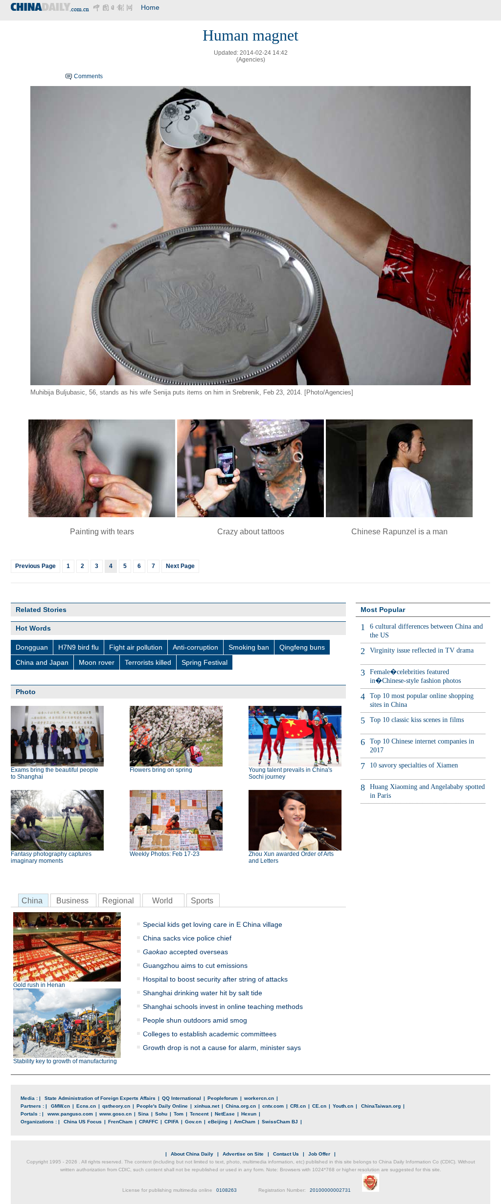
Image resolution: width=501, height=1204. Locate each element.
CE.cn (319, 1106)
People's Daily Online (162, 1106)
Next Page (180, 566)
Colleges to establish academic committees (209, 1034)
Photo (26, 692)
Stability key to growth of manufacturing (65, 1061)
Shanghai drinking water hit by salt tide (202, 993)
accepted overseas (185, 952)
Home (150, 7)
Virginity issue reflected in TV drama (422, 650)
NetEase (225, 1113)
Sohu (161, 1113)
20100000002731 (330, 1190)
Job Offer (319, 1154)
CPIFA (171, 1121)
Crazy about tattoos (250, 531)
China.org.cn (241, 1106)
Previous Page (35, 566)
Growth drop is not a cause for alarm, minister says (222, 1047)
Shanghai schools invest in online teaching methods (223, 1006)
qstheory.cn (116, 1106)
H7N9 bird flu (78, 647)
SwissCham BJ (280, 1121)
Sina (143, 1113)
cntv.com (273, 1106)
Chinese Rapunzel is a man (399, 531)
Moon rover (96, 662)
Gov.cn (193, 1121)
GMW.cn (60, 1106)
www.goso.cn (115, 1113)
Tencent (199, 1113)
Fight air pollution (135, 647)
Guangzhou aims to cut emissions (195, 965)
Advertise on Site (243, 1154)
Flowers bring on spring (161, 769)
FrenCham (120, 1121)
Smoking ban (248, 647)
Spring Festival (205, 662)
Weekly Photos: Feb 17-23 (165, 854)
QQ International (181, 1098)
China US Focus (83, 1121)
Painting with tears (102, 531)
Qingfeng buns (302, 647)
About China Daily (192, 1154)
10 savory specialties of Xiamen (414, 765)
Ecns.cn (86, 1106)
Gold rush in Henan (39, 985)
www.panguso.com (70, 1113)
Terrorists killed (148, 662)
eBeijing (218, 1121)
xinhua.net (206, 1106)
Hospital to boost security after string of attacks (215, 979)
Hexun (248, 1113)
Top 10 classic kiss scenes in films (417, 719)
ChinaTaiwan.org (381, 1106)
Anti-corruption (195, 647)
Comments (88, 76)
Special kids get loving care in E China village (212, 924)
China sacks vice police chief (187, 938)
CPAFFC (148, 1121)
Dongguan (32, 647)
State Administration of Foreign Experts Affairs (100, 1098)
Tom (178, 1113)
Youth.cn (343, 1106)
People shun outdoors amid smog (195, 1020)
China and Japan (42, 662)
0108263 (226, 1190)
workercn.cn (259, 1098)
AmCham (244, 1121)
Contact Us (286, 1154)
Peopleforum (222, 1098)
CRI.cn (298, 1106)
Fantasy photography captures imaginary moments (51, 857)
